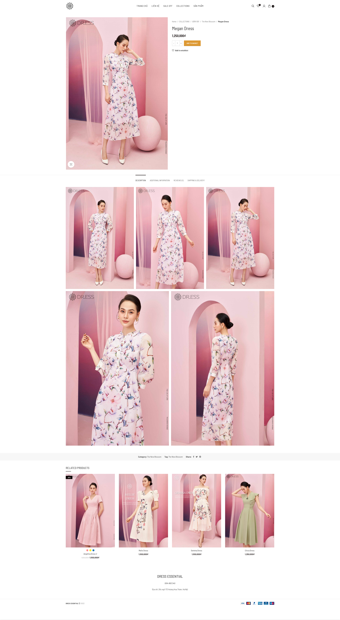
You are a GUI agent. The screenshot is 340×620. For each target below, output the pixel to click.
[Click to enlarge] (71, 164)
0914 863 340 (170, 583)
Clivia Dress (249, 550)
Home (174, 21)
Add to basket (192, 43)
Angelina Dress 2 (90, 553)
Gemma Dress (196, 550)
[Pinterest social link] (200, 456)
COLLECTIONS (184, 21)
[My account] (264, 6)
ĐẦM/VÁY (196, 21)
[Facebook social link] (193, 456)
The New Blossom (209, 21)
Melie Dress (143, 550)
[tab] (140, 179)
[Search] (253, 6)
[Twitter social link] (196, 456)
